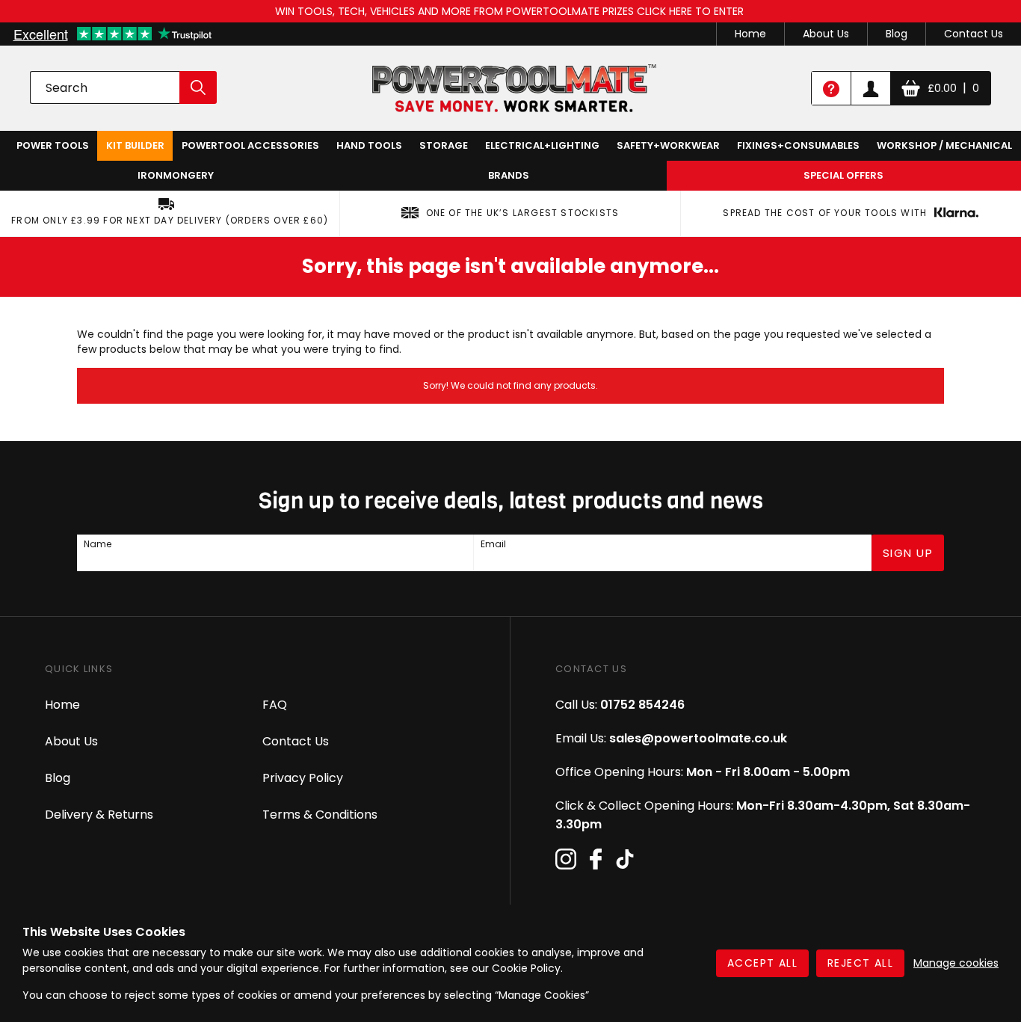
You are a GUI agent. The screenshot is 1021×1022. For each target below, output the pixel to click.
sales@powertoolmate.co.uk (698, 738)
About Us (826, 33)
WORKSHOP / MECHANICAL (944, 145)
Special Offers (843, 175)
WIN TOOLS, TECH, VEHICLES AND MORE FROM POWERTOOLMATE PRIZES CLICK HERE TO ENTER (511, 11)
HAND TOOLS (369, 145)
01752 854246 (642, 704)
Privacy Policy (302, 777)
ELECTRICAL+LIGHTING (542, 145)
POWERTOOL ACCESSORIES (250, 145)
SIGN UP (908, 553)
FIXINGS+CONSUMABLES (798, 145)
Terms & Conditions (319, 814)
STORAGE (443, 145)
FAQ (274, 704)
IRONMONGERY (176, 175)
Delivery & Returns (99, 814)
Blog (896, 33)
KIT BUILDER (135, 145)
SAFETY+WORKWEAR (668, 145)
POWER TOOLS (52, 145)
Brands (508, 175)
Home (750, 33)
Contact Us (973, 33)
